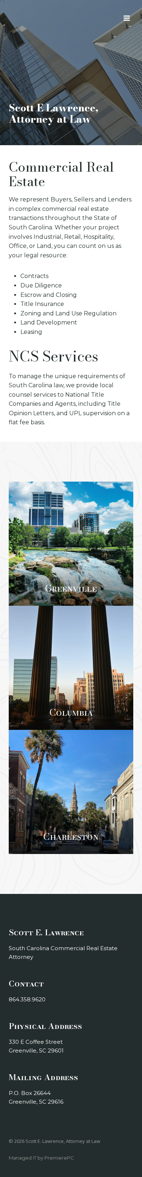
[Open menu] (126, 18)
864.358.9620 (27, 999)
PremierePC (59, 1158)
